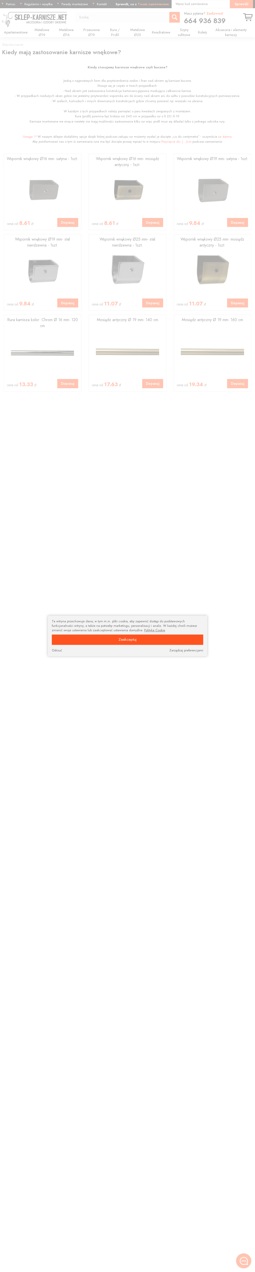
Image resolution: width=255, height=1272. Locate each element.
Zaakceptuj (127, 639)
